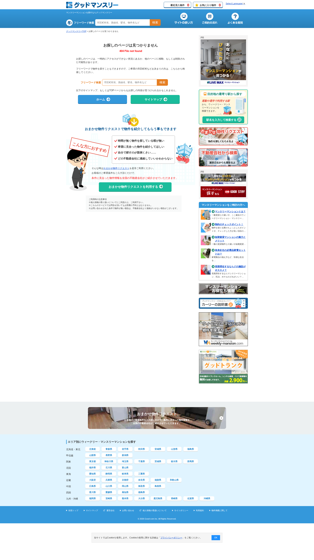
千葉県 (141, 461)
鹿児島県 (158, 498)
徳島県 (141, 492)
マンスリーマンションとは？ (230, 211)
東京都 (92, 461)
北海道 (92, 449)
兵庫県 (109, 480)
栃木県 (174, 461)
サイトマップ (92, 510)
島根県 (158, 486)
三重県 (141, 473)
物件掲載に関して (220, 510)
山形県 (174, 449)
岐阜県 (125, 473)
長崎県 (174, 498)
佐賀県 (190, 498)
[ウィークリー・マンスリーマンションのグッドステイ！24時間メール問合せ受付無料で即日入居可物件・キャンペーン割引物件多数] (223, 195)
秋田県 (141, 449)
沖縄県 (207, 498)
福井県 (92, 467)
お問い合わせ (128, 510)
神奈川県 (108, 461)
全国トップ (73, 510)
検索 (155, 22)
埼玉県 (125, 461)
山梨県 (92, 455)
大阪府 (92, 480)
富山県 (125, 467)
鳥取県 (141, 486)
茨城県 (158, 461)
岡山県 (125, 486)
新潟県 (125, 455)
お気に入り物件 (210, 5)
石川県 (109, 467)
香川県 (92, 492)
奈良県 (141, 480)
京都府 (125, 480)
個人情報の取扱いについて (155, 510)
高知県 (125, 492)
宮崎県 (109, 498)
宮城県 (158, 449)
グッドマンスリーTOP (76, 31)
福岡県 (92, 498)
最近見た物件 (179, 5)
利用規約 (200, 510)
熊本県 (125, 498)
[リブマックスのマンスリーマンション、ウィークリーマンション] (223, 83)
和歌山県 (174, 480)
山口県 (109, 486)
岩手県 (125, 449)
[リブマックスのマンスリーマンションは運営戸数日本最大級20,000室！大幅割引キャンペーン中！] (223, 183)
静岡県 (109, 473)
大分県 (141, 498)
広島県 (92, 486)
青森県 (109, 449)
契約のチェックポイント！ (229, 224)
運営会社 (110, 510)
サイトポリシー (181, 510)
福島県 (190, 449)
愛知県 (92, 473)
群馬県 (190, 461)
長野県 (109, 455)
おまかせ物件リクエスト (116, 168)
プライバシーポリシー (171, 537)
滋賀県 (158, 480)
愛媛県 (109, 492)
